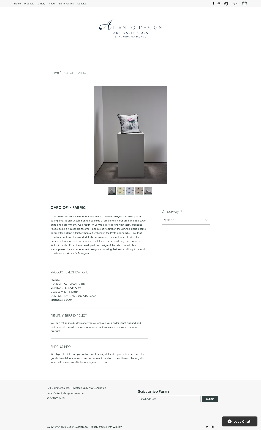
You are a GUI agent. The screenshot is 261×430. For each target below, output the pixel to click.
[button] (244, 3)
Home (55, 73)
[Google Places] (213, 3)
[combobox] (186, 220)
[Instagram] (219, 3)
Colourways (172, 211)
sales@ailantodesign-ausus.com (66, 393)
